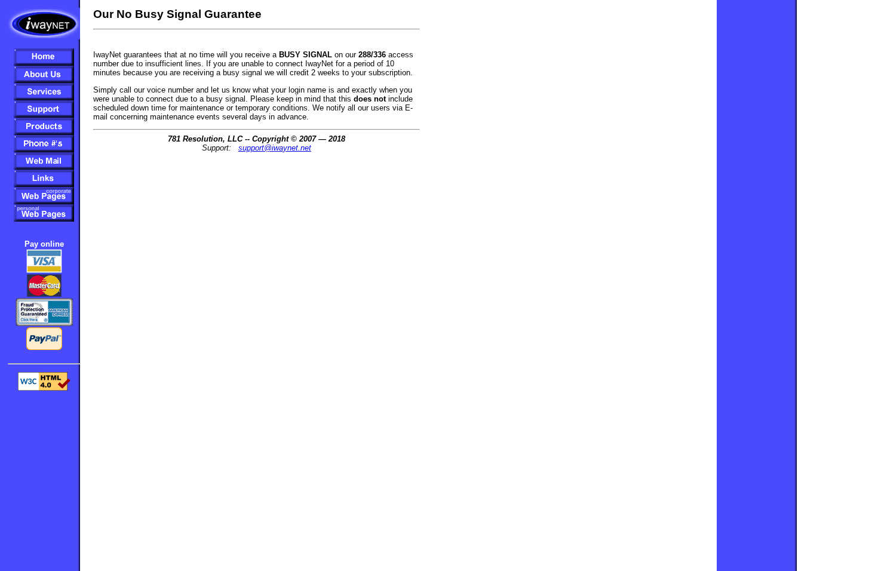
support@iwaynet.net (274, 147)
